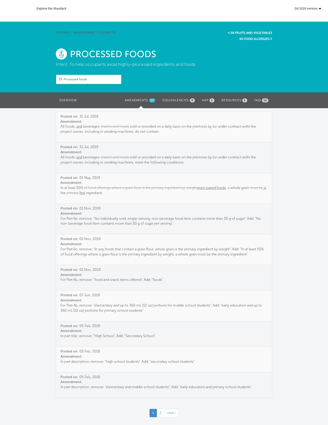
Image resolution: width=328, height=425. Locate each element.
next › (171, 413)
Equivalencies (177, 100)
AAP (207, 100)
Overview (68, 100)
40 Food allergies (254, 39)
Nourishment (84, 32)
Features (63, 32)
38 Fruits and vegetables (251, 33)
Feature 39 (107, 32)
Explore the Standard (51, 8)
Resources (234, 100)
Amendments (141, 101)
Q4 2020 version (306, 8)
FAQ (260, 100)
